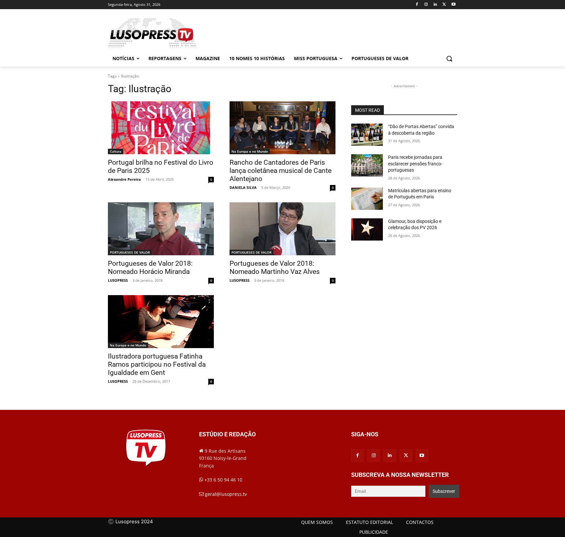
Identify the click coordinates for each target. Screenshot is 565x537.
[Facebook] (417, 4)
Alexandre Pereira (124, 179)
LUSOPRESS (118, 280)
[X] (444, 4)
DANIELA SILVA (243, 187)
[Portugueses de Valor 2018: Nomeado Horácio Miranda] (161, 228)
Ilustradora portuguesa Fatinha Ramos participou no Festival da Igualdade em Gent (157, 364)
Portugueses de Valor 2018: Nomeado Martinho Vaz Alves (275, 268)
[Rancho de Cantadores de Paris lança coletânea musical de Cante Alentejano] (282, 127)
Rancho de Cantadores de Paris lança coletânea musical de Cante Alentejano (281, 171)
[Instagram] (426, 4)
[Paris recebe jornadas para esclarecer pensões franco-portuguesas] (367, 165)
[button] (449, 58)
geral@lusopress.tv (226, 494)
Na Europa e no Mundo (249, 151)
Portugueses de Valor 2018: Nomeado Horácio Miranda (150, 268)
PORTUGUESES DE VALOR (130, 252)
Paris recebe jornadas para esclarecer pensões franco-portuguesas (415, 164)
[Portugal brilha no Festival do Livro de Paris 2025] (161, 127)
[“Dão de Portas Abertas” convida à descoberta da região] (367, 135)
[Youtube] (453, 4)
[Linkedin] (435, 4)
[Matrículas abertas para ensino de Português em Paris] (367, 199)
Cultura (115, 151)
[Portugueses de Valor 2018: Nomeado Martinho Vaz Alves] (282, 228)
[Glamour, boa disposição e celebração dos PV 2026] (367, 229)
